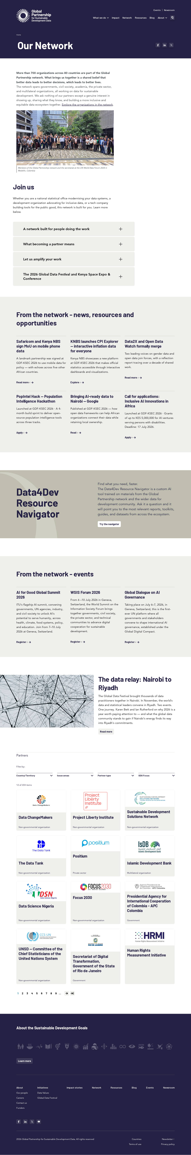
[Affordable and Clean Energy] (76, 1046)
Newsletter (167, 1139)
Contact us (21, 1103)
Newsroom (169, 10)
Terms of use (135, 1144)
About (161, 17)
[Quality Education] (48, 1046)
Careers (20, 1097)
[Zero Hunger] (30, 1046)
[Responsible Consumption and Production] (122, 1046)
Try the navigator (109, 524)
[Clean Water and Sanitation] (67, 1046)
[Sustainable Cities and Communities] (113, 1046)
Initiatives (42, 1087)
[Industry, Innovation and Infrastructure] (95, 1046)
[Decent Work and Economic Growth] (85, 1046)
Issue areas (63, 775)
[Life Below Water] (141, 1046)
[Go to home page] (33, 16)
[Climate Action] (132, 1046)
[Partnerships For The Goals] (169, 1046)
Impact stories (74, 1087)
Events (157, 10)
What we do (99, 17)
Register (21, 642)
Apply (19, 432)
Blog (152, 17)
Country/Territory (25, 775)
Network (127, 17)
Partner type (104, 775)
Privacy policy (168, 1144)
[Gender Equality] (58, 1046)
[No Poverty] (20, 1046)
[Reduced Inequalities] (104, 1046)
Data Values (43, 1092)
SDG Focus (143, 775)
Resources (141, 17)
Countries (136, 1139)
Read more (22, 382)
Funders (20, 1108)
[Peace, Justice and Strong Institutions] (160, 1046)
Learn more (24, 1060)
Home (18, 35)
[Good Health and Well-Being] (39, 1046)
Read (73, 432)
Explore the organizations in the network (87, 104)
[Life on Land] (150, 1046)
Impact (115, 17)
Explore (74, 382)
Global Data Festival (47, 1097)
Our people (22, 1092)
